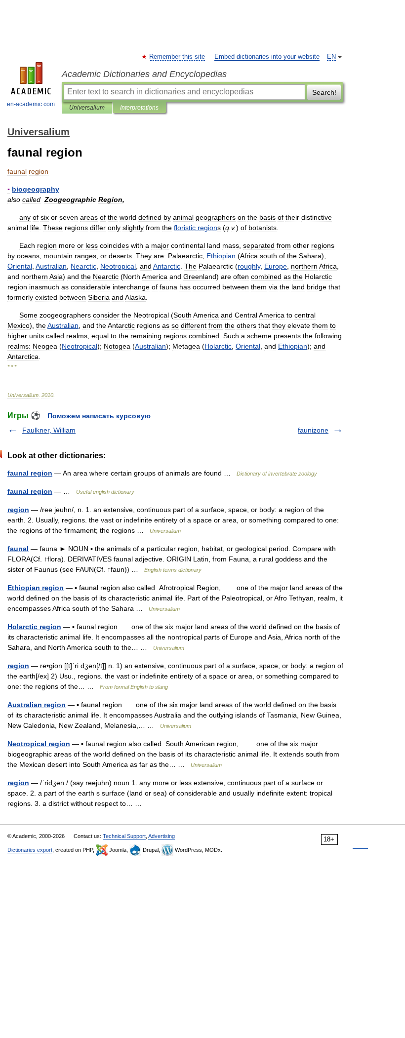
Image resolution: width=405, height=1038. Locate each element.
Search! (324, 92)
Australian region (36, 705)
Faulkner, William (49, 430)
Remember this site (177, 56)
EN (331, 56)
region (18, 510)
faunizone (313, 430)
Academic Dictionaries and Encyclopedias (144, 74)
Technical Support (124, 836)
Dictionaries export (29, 850)
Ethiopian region (35, 588)
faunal (18, 549)
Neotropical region (38, 744)
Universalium (87, 107)
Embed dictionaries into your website (267, 56)
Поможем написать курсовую (99, 416)
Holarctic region (34, 627)
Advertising (161, 836)
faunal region (29, 473)
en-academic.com (31, 104)
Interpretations (139, 107)
